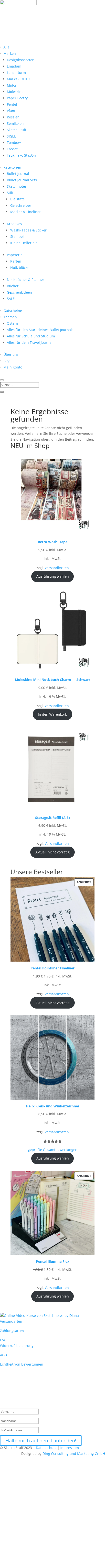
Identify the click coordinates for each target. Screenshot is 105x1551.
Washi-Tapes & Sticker (28, 230)
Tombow (14, 142)
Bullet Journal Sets (22, 180)
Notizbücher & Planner (25, 279)
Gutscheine (12, 310)
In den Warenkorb (52, 714)
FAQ (3, 1339)
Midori (12, 85)
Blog (6, 360)
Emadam (14, 66)
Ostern (12, 323)
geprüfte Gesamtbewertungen (52, 1149)
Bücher (13, 286)
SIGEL (11, 136)
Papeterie (14, 255)
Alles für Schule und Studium (31, 336)
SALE (11, 298)
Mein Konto (12, 367)
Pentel (12, 104)
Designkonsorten (20, 59)
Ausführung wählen (52, 576)
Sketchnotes (17, 186)
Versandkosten (57, 567)
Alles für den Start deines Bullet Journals (40, 329)
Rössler (13, 117)
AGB (3, 1355)
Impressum (70, 1447)
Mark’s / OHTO (18, 79)
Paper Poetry (17, 98)
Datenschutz (46, 1447)
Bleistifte (17, 199)
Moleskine (15, 91)
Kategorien (12, 167)
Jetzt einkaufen (24, 1539)
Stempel (17, 236)
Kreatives (14, 223)
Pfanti (11, 110)
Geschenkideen (19, 292)
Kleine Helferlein (24, 243)
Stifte (11, 192)
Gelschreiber (20, 205)
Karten (15, 261)
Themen (10, 317)
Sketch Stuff (16, 129)
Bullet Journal (18, 173)
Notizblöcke (19, 267)
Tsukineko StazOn (21, 155)
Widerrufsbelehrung (16, 1345)
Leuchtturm (16, 72)
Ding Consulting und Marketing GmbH (73, 1453)
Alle (6, 47)
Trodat (12, 149)
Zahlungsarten (12, 1330)
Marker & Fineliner (25, 211)
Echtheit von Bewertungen (21, 1364)
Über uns (11, 354)
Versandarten (11, 1321)
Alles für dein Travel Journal (29, 342)
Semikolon (15, 123)
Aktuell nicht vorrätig (52, 852)
